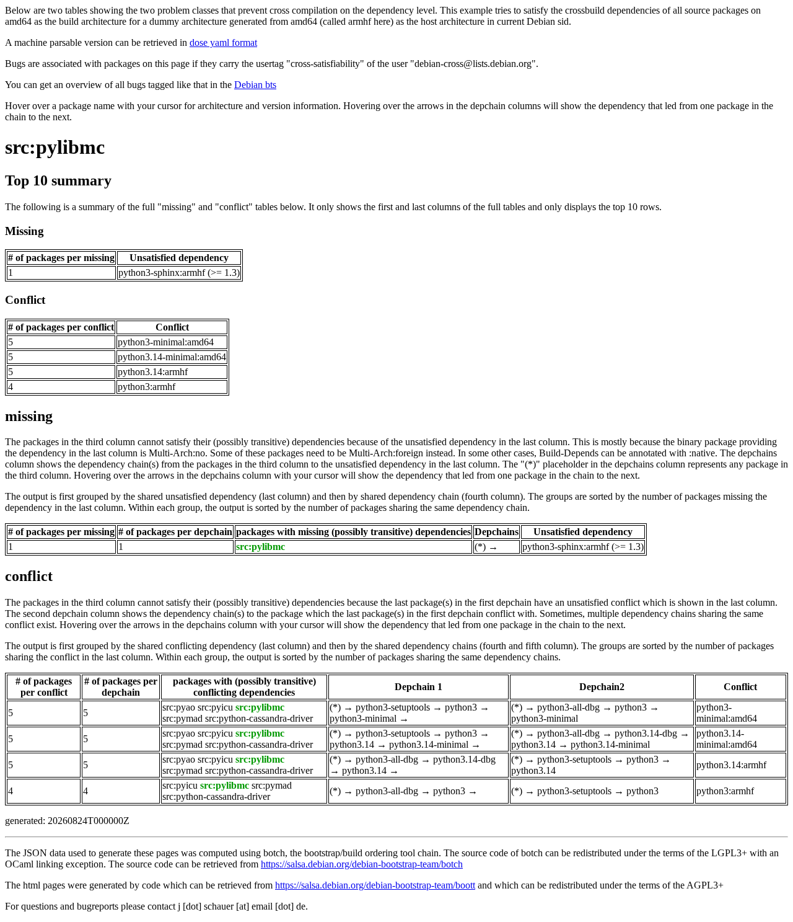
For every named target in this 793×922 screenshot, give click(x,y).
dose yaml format (223, 42)
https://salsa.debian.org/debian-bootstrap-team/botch (362, 864)
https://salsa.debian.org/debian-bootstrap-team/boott (375, 885)
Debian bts (255, 84)
